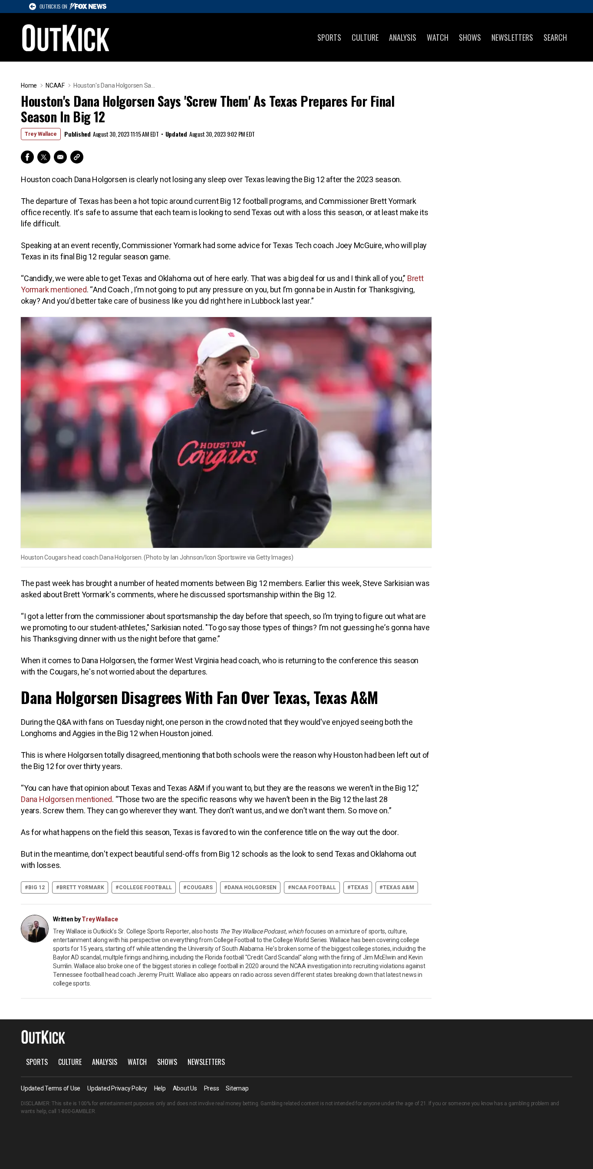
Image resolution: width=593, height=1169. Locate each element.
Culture (365, 37)
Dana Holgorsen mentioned (66, 799)
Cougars (200, 887)
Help (160, 1088)
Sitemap (237, 1088)
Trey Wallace (41, 134)
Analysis (402, 37)
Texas (359, 887)
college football (145, 887)
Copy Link (76, 157)
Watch (437, 37)
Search (555, 37)
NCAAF (55, 85)
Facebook (27, 157)
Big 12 (36, 887)
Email (60, 157)
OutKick (66, 37)
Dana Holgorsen (252, 887)
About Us (185, 1088)
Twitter (43, 157)
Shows (470, 37)
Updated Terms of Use (50, 1088)
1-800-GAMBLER (76, 1111)
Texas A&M (398, 887)
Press (211, 1088)
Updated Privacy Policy (117, 1088)
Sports (329, 37)
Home (29, 85)
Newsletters (512, 37)
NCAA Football (313, 887)
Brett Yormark (81, 887)
